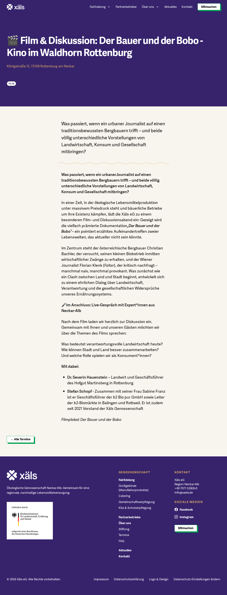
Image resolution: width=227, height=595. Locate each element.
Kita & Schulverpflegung (135, 508)
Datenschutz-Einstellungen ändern (197, 579)
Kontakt (187, 7)
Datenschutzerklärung (129, 579)
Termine (124, 535)
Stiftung (124, 529)
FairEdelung (98, 7)
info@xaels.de (184, 492)
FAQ (121, 541)
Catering (124, 496)
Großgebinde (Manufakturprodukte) (133, 488)
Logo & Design (158, 579)
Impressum (101, 579)
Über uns (148, 7)
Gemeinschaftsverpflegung (137, 502)
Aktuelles (170, 7)
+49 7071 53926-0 (186, 488)
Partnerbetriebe (126, 7)
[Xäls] (15, 7)
